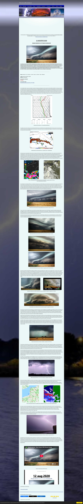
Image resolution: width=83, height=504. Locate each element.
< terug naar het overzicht (24, 489)
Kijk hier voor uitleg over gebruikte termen (42, 36)
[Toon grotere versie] (41, 109)
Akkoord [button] (79, 502)
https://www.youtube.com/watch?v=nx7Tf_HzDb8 (27, 82)
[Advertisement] (48, 25)
